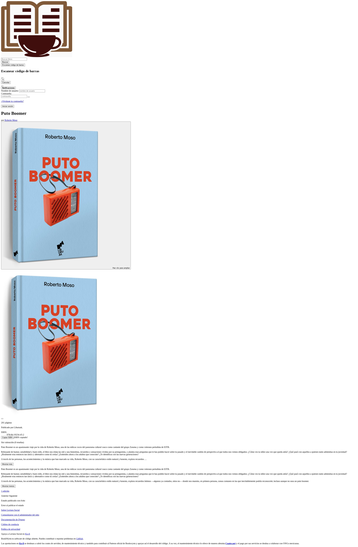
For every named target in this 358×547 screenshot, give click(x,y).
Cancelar (5, 82)
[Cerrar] (2, 77)
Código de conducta (10, 524)
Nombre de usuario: (10, 91)
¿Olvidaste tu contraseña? (12, 101)
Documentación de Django (13, 519)
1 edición (5, 491)
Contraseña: (6, 93)
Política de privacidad (10, 529)
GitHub (79, 538)
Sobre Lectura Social (10, 510)
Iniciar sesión (7, 106)
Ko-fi (27, 534)
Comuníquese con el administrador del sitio (20, 515)
